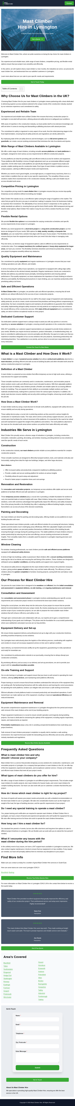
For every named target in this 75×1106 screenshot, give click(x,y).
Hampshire (42, 987)
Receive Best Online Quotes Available (37, 743)
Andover (41, 971)
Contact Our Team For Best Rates (37, 347)
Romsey (6, 981)
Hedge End (7, 975)
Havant (40, 962)
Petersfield (42, 974)
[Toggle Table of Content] (20, 89)
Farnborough (42, 996)
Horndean (41, 965)
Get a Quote (36, 39)
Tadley (40, 990)
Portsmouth (7, 994)
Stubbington (8, 978)
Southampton (8, 969)
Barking (11, 872)
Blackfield (4, 872)
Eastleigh (7, 985)
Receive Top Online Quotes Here (37, 878)
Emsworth (41, 968)
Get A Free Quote (37, 948)
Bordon (40, 981)
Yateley (40, 999)
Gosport (6, 991)
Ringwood (7, 972)
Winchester (7, 997)
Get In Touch (37, 1080)
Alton (40, 978)
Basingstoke (42, 984)
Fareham (7, 988)
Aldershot (41, 993)
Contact (69, 3)
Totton (6, 966)
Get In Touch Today (37, 82)
